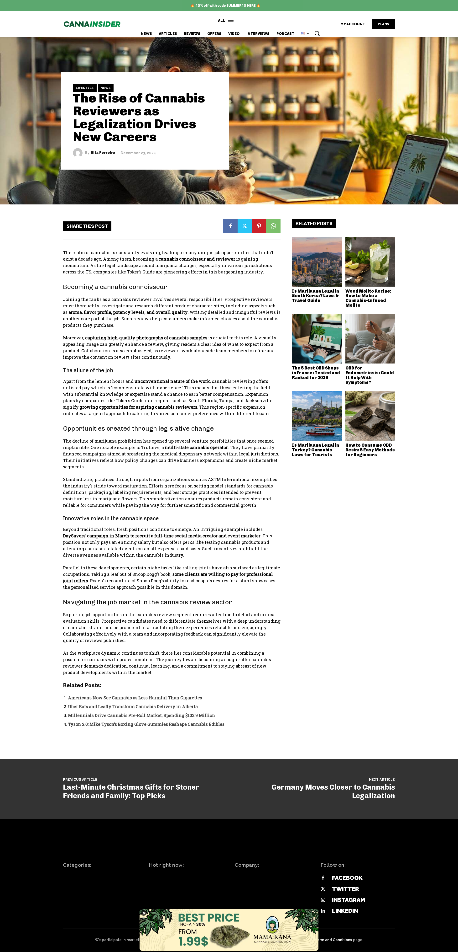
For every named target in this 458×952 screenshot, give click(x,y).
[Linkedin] (323, 911)
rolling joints (196, 568)
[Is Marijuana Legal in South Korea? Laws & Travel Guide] (317, 262)
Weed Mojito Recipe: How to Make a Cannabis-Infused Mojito (368, 298)
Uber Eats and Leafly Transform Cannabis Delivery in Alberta (133, 706)
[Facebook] (230, 226)
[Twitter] (245, 226)
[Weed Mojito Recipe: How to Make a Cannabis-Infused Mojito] (370, 262)
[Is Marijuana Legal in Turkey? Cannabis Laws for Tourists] (317, 416)
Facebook (347, 877)
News (106, 88)
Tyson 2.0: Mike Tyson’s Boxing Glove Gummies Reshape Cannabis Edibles (146, 724)
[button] (317, 33)
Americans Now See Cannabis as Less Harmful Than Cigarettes (135, 698)
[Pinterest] (259, 226)
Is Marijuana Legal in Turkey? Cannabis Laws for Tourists (315, 450)
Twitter (345, 888)
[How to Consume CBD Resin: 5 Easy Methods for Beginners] (370, 416)
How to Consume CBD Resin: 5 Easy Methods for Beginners (370, 450)
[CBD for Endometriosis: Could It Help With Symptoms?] (370, 339)
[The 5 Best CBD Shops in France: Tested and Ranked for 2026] (317, 339)
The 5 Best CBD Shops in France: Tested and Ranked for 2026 (316, 372)
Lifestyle (85, 88)
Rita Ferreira (103, 153)
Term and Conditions (333, 940)
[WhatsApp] (273, 226)
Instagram (348, 899)
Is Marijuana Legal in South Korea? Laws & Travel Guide (315, 296)
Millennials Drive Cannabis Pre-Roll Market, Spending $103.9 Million (141, 715)
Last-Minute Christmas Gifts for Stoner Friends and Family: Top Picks (131, 791)
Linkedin (345, 910)
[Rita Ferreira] (79, 153)
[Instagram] (323, 900)
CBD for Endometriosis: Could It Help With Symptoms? (369, 375)
